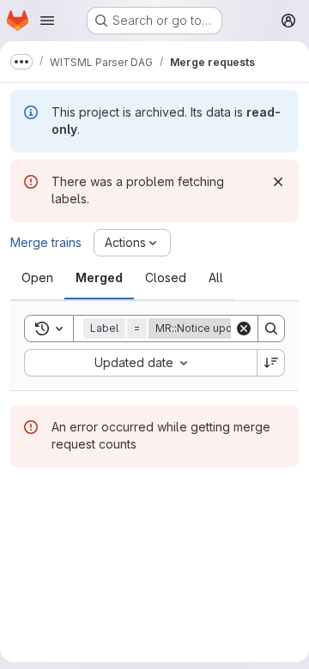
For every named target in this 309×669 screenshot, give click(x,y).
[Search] (271, 328)
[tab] (37, 277)
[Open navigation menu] (47, 20)
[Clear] (243, 328)
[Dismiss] (278, 182)
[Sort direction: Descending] (271, 363)
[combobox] (140, 363)
